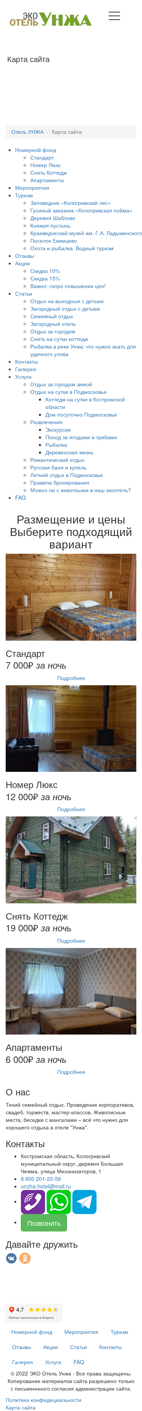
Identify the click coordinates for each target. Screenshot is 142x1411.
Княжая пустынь (50, 225)
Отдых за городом (52, 331)
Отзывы (24, 255)
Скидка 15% (45, 278)
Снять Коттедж (48, 172)
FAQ (20, 497)
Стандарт (42, 157)
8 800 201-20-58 (41, 1178)
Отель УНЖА (27, 131)
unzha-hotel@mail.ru (46, 1186)
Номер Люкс (45, 165)
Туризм (24, 195)
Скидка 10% (45, 270)
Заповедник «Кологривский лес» (70, 202)
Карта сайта (21, 1407)
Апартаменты (47, 180)
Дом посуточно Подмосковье (81, 414)
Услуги (23, 376)
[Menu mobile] (114, 17)
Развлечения (46, 422)
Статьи (23, 293)
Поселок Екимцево (53, 240)
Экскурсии (58, 429)
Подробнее (71, 677)
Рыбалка (56, 444)
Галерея (25, 369)
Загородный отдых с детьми (65, 308)
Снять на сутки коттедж (59, 338)
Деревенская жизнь (69, 452)
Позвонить (44, 1223)
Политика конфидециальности (43, 1399)
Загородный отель (53, 323)
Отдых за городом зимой (61, 384)
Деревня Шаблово (52, 217)
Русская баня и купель (58, 467)
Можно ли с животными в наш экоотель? (80, 490)
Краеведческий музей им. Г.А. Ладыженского (86, 233)
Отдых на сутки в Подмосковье (68, 391)
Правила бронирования (59, 482)
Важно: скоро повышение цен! (68, 286)
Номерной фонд (35, 149)
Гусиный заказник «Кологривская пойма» (81, 210)
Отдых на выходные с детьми (67, 301)
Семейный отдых (51, 316)
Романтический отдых (57, 459)
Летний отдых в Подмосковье (66, 475)
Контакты (26, 361)
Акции (22, 263)
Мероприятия (32, 187)
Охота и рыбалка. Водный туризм (72, 248)
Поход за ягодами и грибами (81, 437)
